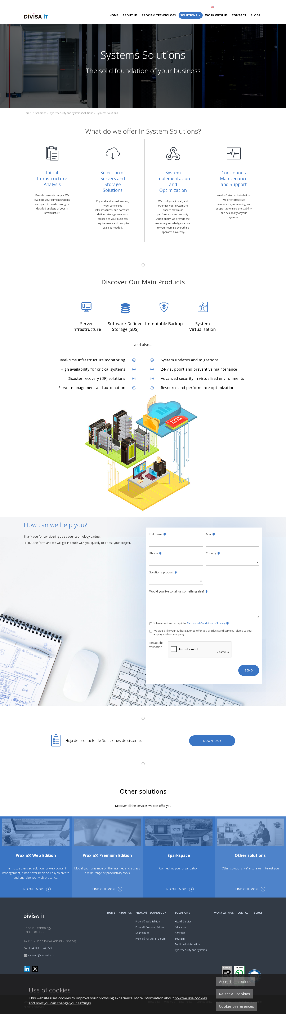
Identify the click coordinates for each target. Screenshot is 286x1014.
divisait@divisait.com (42, 955)
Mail (208, 534)
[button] (235, 6)
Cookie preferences (236, 1006)
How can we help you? (55, 524)
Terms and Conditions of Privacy (206, 623)
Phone (153, 553)
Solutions (40, 113)
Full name (155, 534)
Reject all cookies (234, 993)
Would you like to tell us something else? (176, 591)
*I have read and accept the (189, 623)
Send (249, 670)
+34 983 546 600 (41, 948)
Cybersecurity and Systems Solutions (71, 113)
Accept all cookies (235, 981)
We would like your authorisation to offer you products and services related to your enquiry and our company (203, 632)
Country (211, 553)
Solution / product (161, 572)
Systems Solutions (107, 113)
